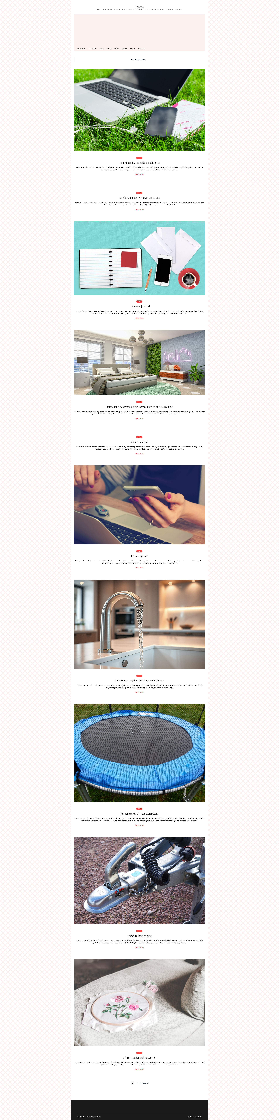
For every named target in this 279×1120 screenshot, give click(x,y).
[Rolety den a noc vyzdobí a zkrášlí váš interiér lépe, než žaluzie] (139, 362)
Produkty (141, 48)
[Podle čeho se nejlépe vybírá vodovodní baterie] (139, 624)
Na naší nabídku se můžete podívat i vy (139, 162)
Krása (116, 48)
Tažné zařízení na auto (140, 935)
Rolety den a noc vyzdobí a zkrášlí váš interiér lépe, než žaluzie (139, 406)
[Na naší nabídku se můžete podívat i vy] (139, 110)
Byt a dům (92, 48)
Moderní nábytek (139, 441)
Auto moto (81, 48)
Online (124, 48)
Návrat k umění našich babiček (139, 1057)
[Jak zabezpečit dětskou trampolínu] (139, 753)
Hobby (109, 48)
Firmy (101, 48)
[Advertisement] (139, 29)
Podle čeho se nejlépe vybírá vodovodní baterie (140, 680)
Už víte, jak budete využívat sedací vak (139, 197)
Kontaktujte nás (139, 556)
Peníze (132, 48)
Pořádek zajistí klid (139, 306)
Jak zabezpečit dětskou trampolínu (139, 813)
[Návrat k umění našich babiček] (139, 1002)
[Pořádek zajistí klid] (139, 258)
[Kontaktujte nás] (139, 504)
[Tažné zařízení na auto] (139, 880)
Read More (139, 174)
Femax (139, 7)
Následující (144, 1083)
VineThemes (198, 1117)
